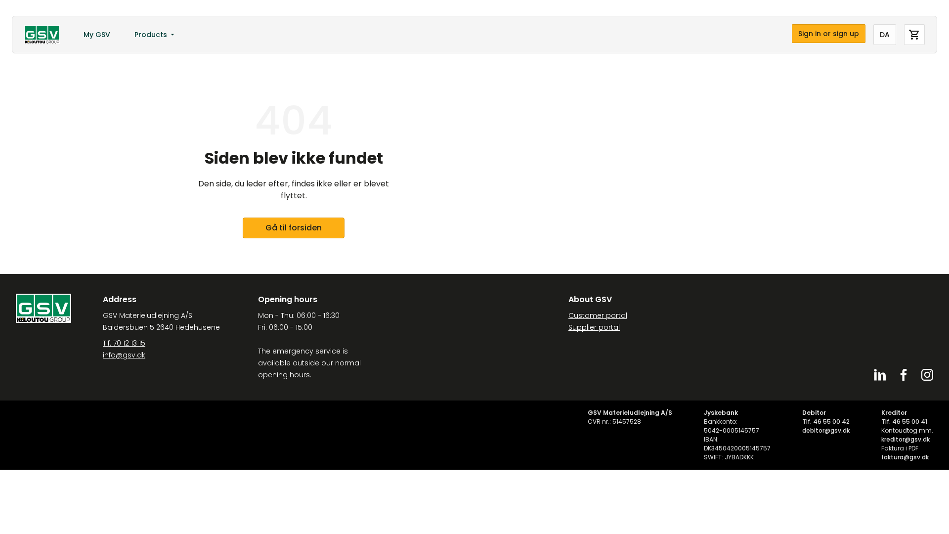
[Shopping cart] (914, 34)
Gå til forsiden (293, 227)
